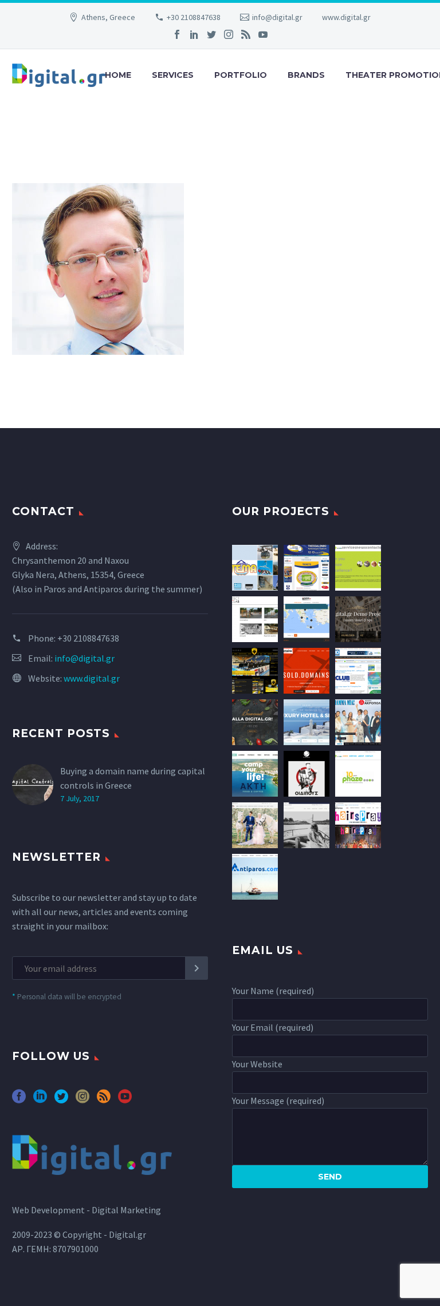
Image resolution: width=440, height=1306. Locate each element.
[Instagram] (228, 34)
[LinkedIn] (194, 34)
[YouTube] (263, 34)
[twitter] (61, 1100)
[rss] (104, 1100)
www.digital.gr (346, 17)
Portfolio (240, 75)
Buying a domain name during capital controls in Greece (132, 778)
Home (118, 75)
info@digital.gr (277, 17)
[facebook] (19, 1100)
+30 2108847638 (194, 17)
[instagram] (82, 1100)
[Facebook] (177, 34)
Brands (306, 75)
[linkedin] (40, 1100)
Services (173, 75)
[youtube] (125, 1100)
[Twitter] (211, 34)
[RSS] (245, 34)
